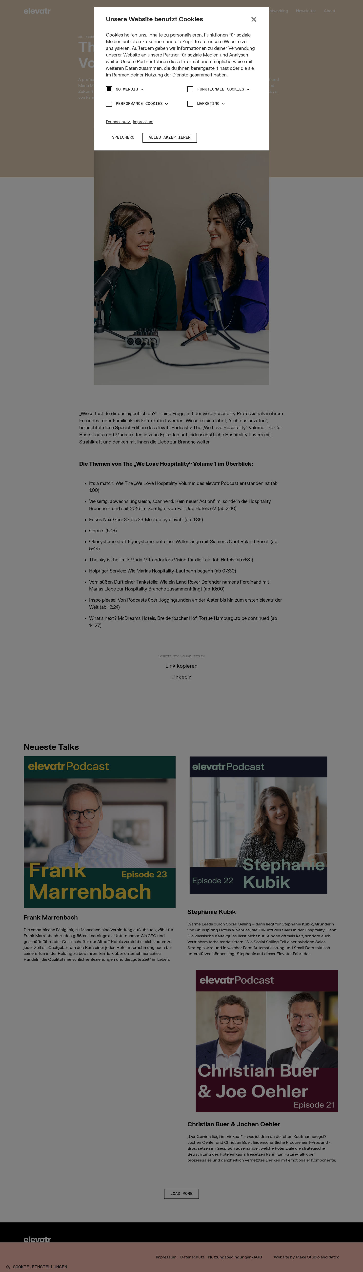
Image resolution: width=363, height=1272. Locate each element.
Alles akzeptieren (170, 137)
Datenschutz (118, 121)
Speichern (123, 137)
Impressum (143, 121)
